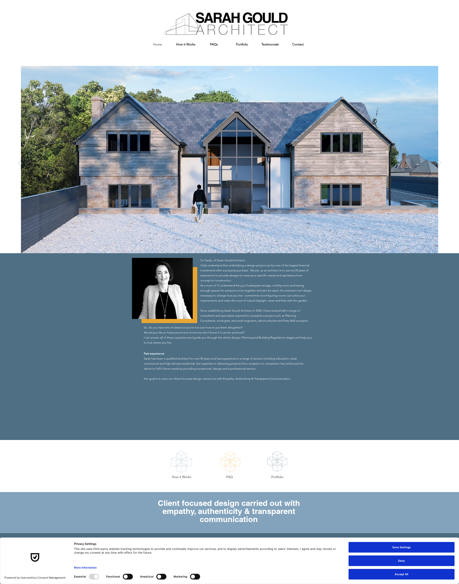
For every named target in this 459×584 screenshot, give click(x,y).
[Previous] (19, 162)
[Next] (439, 162)
